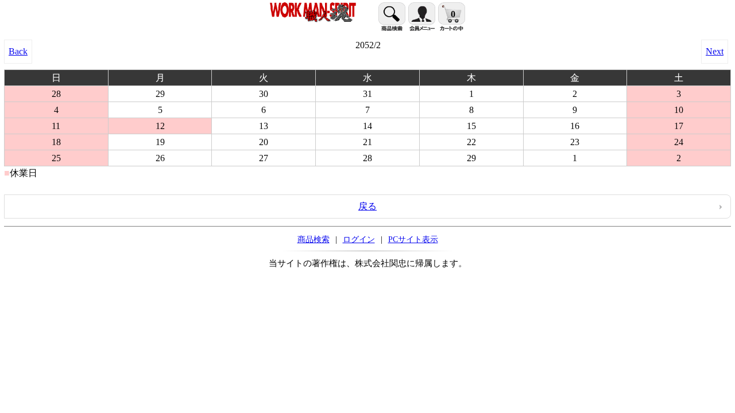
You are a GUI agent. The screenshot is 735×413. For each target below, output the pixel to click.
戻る (367, 206)
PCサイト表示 (413, 239)
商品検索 (313, 239)
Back (18, 51)
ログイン (359, 239)
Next (715, 51)
